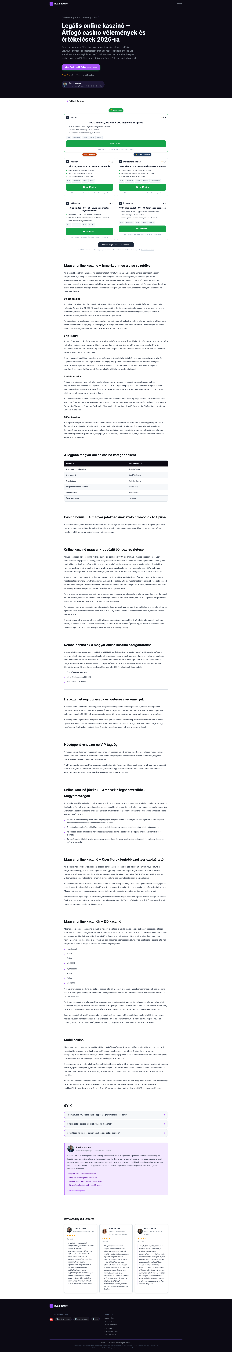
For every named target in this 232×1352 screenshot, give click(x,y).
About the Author (110, 1335)
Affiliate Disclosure (111, 1325)
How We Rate (109, 1328)
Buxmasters (59, 3)
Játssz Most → (116, 143)
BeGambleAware (81, 1319)
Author (179, 3)
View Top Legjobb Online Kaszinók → (81, 67)
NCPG (95, 1319)
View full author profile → (77, 1191)
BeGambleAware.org (147, 250)
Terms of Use (109, 1321)
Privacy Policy (109, 1318)
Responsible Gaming (111, 1331)
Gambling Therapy (63, 1319)
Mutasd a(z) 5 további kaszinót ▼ (116, 245)
